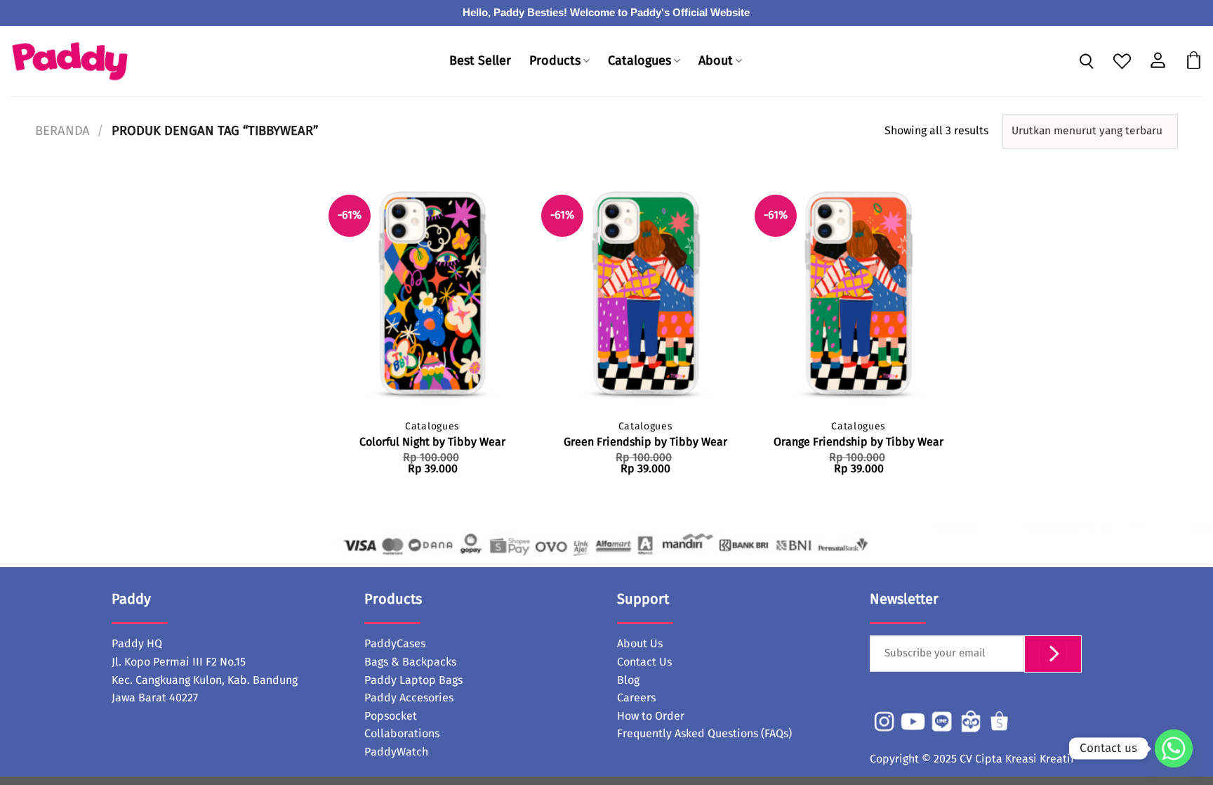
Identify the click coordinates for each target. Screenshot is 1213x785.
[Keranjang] (1193, 61)
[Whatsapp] (1174, 748)
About (715, 61)
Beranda (62, 131)
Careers (636, 697)
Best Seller (480, 61)
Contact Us (644, 662)
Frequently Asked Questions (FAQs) (704, 733)
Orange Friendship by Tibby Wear (858, 442)
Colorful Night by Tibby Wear (432, 442)
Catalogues (639, 61)
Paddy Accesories (408, 697)
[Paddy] (70, 61)
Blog (628, 680)
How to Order (650, 716)
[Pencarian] (1086, 62)
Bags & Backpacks (410, 662)
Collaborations (401, 733)
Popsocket (390, 716)
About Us (640, 643)
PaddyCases (394, 643)
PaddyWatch (396, 752)
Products (555, 61)
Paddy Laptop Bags (413, 680)
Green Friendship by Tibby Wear (645, 442)
